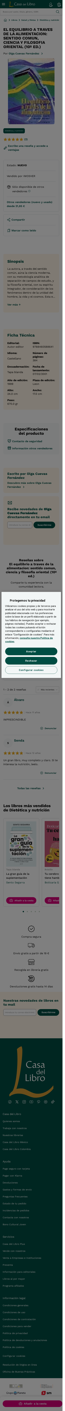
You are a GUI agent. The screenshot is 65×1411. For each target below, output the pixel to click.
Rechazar (31, 660)
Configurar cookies (31, 670)
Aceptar (31, 651)
